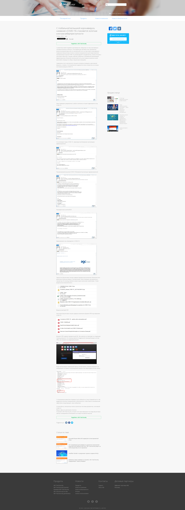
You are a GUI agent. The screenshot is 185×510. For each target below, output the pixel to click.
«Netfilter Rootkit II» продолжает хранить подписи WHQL (84, 453)
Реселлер (117, 487)
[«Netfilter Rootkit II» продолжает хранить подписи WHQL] (61, 453)
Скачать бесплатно (118, 39)
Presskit (77, 491)
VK (119, 28)
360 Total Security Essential (61, 487)
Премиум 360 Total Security (61, 489)
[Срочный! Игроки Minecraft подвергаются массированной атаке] (61, 439)
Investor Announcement (81, 493)
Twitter (115, 28)
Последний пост (65, 18)
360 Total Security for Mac (61, 491)
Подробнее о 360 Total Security (78, 43)
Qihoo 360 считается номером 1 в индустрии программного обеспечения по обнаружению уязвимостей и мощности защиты (124, 119)
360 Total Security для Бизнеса (62, 493)
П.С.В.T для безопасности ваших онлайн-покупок (124, 99)
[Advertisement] (118, 68)
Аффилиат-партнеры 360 (122, 485)
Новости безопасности (119, 18)
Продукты (83, 18)
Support (101, 485)
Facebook (110, 28)
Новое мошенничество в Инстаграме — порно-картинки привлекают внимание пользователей (124, 108)
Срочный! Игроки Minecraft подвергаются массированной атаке (83, 439)
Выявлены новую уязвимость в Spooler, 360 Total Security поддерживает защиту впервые (84, 460)
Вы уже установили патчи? (123, 128)
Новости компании (101, 18)
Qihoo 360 (101, 487)
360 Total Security (58, 485)
